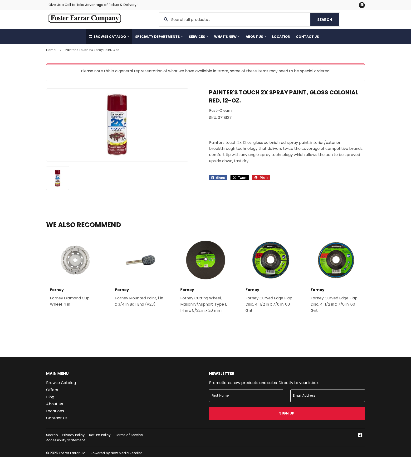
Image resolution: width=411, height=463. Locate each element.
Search (328, 19)
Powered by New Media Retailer (116, 453)
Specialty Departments (158, 36)
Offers (52, 390)
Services (197, 36)
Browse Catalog (110, 36)
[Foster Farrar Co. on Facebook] (360, 435)
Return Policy (100, 435)
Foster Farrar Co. (72, 453)
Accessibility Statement (65, 440)
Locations (55, 411)
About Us (255, 36)
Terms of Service (129, 435)
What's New (225, 36)
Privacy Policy (73, 435)
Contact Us (307, 36)
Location (281, 36)
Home (51, 50)
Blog (50, 397)
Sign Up (286, 413)
